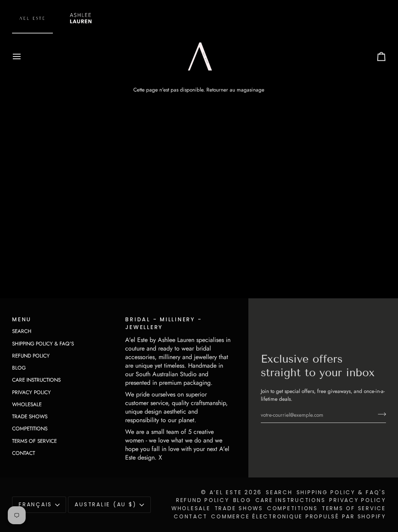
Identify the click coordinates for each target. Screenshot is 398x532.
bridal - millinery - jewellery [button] (163, 323)
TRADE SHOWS (29, 416)
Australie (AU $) (105, 504)
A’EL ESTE (225, 492)
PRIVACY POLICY (31, 392)
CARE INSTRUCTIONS (36, 380)
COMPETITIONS (29, 428)
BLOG (19, 368)
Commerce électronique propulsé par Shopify (298, 516)
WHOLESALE (27, 404)
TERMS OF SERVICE (34, 441)
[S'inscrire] (379, 414)
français (35, 504)
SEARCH (21, 331)
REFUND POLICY (31, 355)
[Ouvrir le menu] (23, 56)
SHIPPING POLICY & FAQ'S (43, 343)
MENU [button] (21, 319)
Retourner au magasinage (235, 89)
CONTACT (23, 453)
